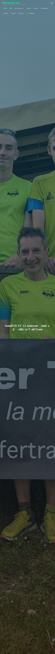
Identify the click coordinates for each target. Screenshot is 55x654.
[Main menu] (52, 3)
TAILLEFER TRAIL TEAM (10, 3)
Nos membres (31, 322)
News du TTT (23, 322)
